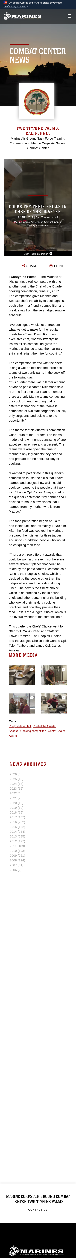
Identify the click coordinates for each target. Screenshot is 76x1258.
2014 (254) (17, 831)
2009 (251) (17, 855)
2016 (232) (17, 822)
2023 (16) (16, 788)
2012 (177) (17, 841)
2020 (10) (16, 803)
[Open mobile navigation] (69, 16)
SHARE (31, 266)
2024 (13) (16, 784)
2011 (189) (17, 846)
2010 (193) (17, 851)
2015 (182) (17, 827)
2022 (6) (16, 793)
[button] (16, 6)
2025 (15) (16, 779)
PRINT (59, 266)
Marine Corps (38, 1251)
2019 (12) (16, 807)
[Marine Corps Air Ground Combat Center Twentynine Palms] (23, 16)
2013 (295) (17, 836)
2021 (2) (16, 798)
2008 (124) (17, 860)
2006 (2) (16, 870)
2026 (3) (16, 774)
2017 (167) (17, 817)
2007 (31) (16, 865)
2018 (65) (16, 812)
